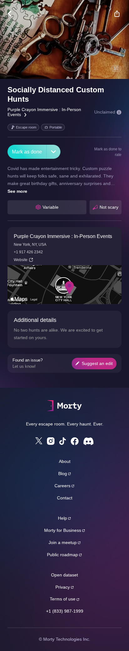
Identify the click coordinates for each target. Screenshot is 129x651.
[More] (53, 152)
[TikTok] (62, 441)
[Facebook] (75, 441)
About (64, 461)
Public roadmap (62, 554)
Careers (62, 485)
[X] (38, 440)
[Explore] (13, 13)
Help (62, 518)
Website (21, 260)
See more (17, 191)
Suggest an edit (97, 363)
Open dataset (64, 574)
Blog (62, 473)
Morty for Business (62, 530)
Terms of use (62, 598)
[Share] (116, 13)
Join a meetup (63, 542)
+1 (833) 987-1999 (64, 611)
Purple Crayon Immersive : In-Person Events (63, 236)
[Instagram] (50, 441)
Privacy (62, 587)
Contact (64, 497)
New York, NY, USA (30, 244)
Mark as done (27, 151)
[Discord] (88, 441)
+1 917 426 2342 (28, 252)
